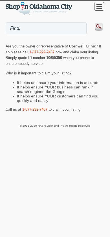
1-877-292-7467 (41, 52)
